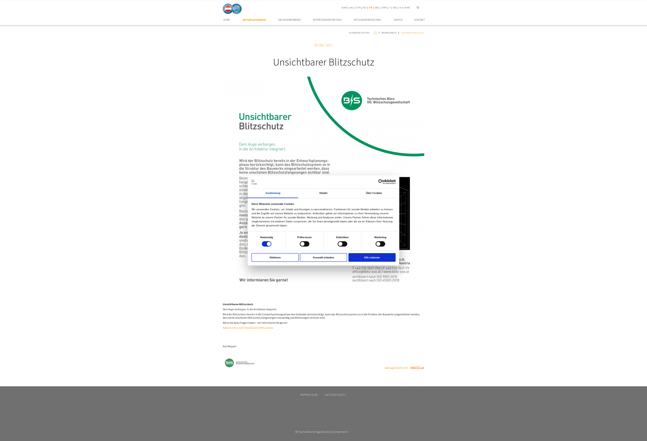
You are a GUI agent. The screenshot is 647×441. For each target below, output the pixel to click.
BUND (345, 7)
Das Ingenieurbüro (289, 19)
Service (398, 19)
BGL (352, 7)
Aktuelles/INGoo (254, 19)
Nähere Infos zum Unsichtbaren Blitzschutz (248, 327)
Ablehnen (275, 257)
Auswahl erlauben (323, 257)
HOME (407, 7)
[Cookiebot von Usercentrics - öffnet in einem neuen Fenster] (381, 181)
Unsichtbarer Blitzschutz (412, 32)
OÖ (370, 7)
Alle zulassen (372, 257)
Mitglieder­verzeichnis (367, 19)
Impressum (309, 394)
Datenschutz (336, 394)
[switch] (304, 244)
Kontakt (419, 19)
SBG (377, 7)
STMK (384, 7)
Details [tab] (323, 193)
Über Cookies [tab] (374, 193)
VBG (395, 7)
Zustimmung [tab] (273, 193)
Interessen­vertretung (327, 19)
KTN (359, 7)
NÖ (364, 7)
